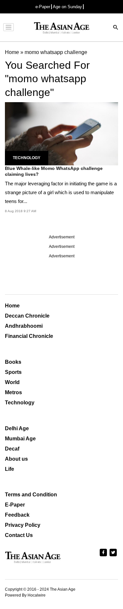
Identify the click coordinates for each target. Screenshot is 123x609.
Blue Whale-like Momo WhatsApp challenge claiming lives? (54, 171)
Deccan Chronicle (27, 316)
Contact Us (19, 535)
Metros (13, 392)
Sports (13, 372)
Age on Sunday (67, 6)
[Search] (116, 28)
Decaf (12, 449)
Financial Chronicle (29, 336)
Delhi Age (17, 428)
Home (12, 305)
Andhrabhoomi (24, 326)
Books (13, 362)
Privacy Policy (22, 525)
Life (9, 469)
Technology (26, 158)
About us (16, 459)
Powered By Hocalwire (25, 595)
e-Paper (42, 6)
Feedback (17, 515)
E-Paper (15, 504)
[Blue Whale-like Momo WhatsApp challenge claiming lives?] (61, 133)
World (12, 382)
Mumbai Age (20, 438)
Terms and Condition (31, 494)
